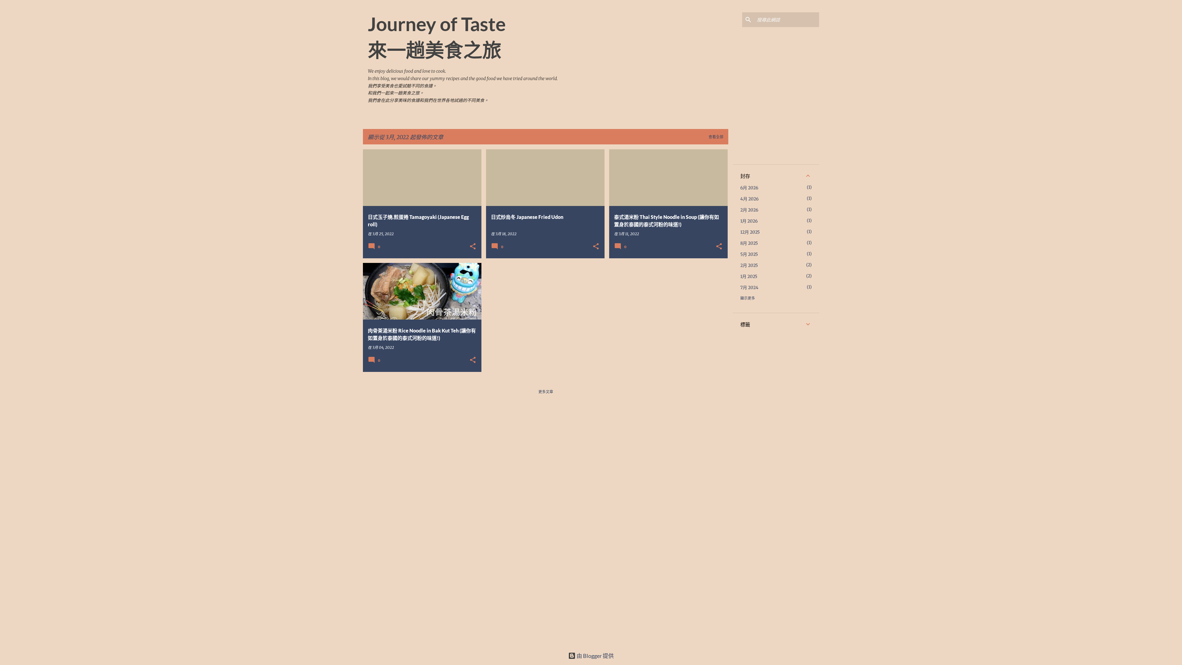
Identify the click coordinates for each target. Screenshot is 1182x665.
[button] (472, 247)
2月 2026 (749, 210)
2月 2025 (749, 265)
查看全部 (716, 137)
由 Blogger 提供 (595, 655)
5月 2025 (749, 254)
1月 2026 (749, 221)
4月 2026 (749, 199)
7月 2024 (749, 287)
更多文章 (545, 391)
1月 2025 (748, 276)
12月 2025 (750, 232)
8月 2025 (749, 243)
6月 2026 (749, 188)
